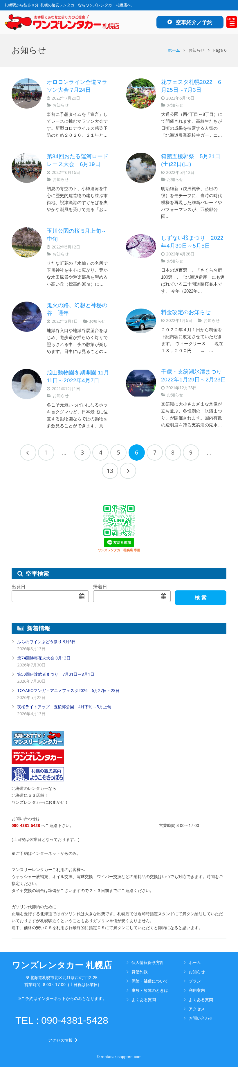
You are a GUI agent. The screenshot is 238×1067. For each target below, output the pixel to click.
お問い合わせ (201, 1018)
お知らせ (61, 105)
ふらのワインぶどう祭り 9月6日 (46, 641)
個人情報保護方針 (147, 962)
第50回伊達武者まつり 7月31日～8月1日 (55, 674)
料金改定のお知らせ (186, 312)
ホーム (174, 50)
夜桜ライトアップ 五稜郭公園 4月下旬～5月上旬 (64, 706)
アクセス (197, 1009)
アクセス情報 (62, 1040)
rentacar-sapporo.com (121, 1056)
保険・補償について (149, 981)
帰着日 (100, 586)
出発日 (19, 586)
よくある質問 (143, 999)
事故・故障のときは (149, 990)
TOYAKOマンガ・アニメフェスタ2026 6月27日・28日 (68, 690)
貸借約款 (139, 971)
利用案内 (197, 990)
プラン (195, 981)
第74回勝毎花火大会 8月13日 (44, 658)
